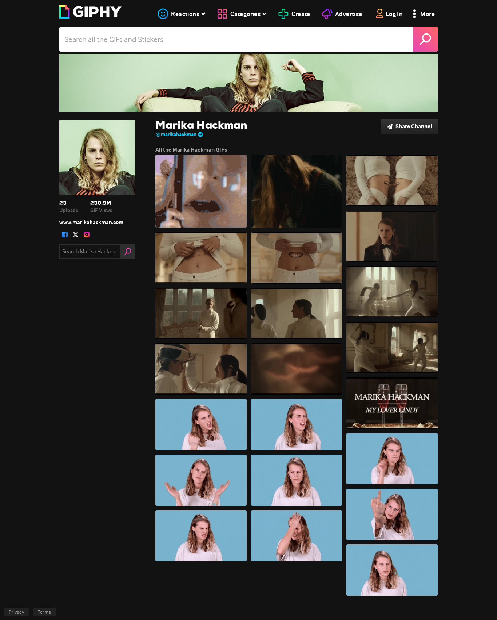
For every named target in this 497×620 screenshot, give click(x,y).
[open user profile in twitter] (75, 234)
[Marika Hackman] (248, 83)
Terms (44, 612)
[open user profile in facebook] (64, 234)
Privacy (16, 612)
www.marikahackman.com (91, 222)
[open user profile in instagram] (86, 234)
